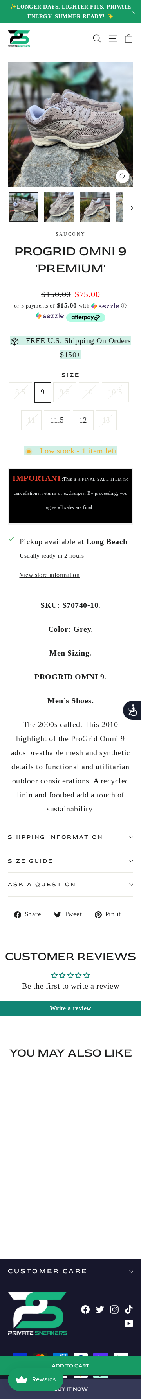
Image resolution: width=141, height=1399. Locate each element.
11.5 (57, 420)
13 (106, 420)
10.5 (115, 392)
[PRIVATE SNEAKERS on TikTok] (129, 1308)
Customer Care (48, 1270)
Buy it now (71, 1389)
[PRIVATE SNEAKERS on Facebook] (85, 1308)
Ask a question (42, 884)
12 (83, 420)
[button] (70, 306)
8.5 (20, 392)
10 (89, 392)
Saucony (71, 234)
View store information (50, 574)
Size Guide (30, 861)
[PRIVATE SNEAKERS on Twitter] (100, 1308)
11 (31, 420)
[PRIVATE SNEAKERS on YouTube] (129, 1322)
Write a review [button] (71, 1008)
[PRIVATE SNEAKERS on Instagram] (114, 1308)
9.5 (65, 392)
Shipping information (55, 837)
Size (70, 375)
